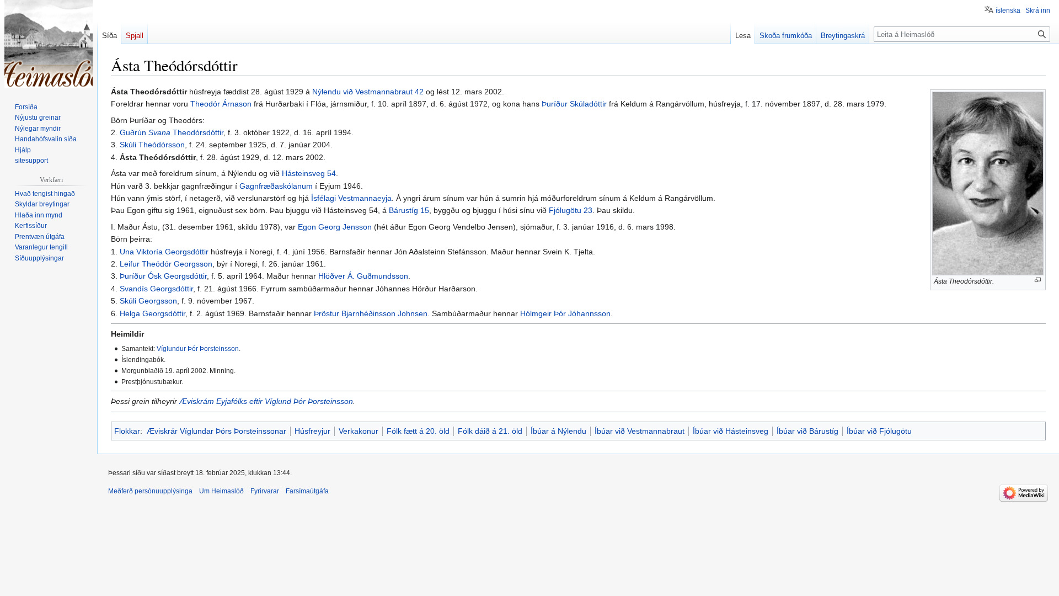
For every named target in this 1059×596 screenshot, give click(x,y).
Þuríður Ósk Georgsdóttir (163, 276)
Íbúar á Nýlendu (558, 431)
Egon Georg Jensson (335, 226)
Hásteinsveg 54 (309, 173)
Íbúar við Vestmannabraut (639, 431)
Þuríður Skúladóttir (574, 103)
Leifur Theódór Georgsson (166, 263)
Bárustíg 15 (409, 210)
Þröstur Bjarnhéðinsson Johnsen (370, 313)
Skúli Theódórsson (152, 144)
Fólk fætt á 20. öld (418, 431)
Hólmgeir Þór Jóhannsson (565, 313)
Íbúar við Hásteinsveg (730, 431)
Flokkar (127, 431)
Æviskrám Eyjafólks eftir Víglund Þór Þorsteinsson (266, 401)
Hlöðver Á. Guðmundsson (363, 276)
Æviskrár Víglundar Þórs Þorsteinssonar (216, 431)
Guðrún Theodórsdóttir (171, 132)
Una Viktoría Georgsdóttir (164, 251)
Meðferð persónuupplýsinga (150, 491)
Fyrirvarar (264, 491)
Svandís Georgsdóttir (156, 288)
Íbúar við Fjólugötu (879, 431)
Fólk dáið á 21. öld (490, 431)
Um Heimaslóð (221, 491)
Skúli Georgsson (148, 300)
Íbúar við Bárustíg (807, 431)
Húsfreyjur (312, 431)
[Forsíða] (48, 44)
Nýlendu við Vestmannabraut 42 (368, 91)
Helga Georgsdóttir (152, 313)
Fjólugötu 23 (570, 210)
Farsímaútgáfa (307, 491)
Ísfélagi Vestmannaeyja (351, 198)
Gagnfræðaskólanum (276, 186)
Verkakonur (358, 431)
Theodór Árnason (221, 103)
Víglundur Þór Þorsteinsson (198, 348)
